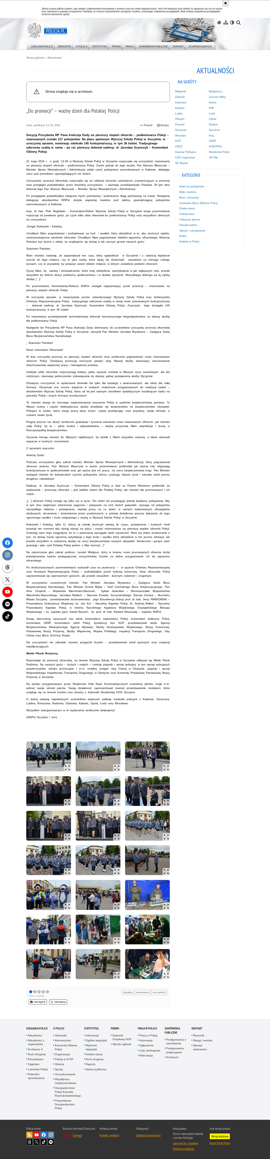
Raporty (90, 1064)
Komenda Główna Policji (66, 1047)
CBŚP (212, 140)
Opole (212, 118)
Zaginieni (33, 1064)
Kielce (212, 102)
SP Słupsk (181, 163)
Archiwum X (35, 1049)
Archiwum (172, 1057)
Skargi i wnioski (202, 1040)
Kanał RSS (29, 1135)
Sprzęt (59, 1069)
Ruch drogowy (37, 1054)
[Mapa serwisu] (225, 22)
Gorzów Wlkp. (217, 96)
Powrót (148, 125)
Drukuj (164, 125)
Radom (213, 124)
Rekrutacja (146, 1055)
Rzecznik (198, 1035)
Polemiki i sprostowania (36, 1076)
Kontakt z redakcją (109, 1135)
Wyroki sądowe (121, 1044)
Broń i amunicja (189, 197)
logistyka (128, 992)
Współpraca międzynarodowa (65, 1081)
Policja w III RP (64, 1059)
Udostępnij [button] (39, 1002)
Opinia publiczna (96, 1069)
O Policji (58, 1028)
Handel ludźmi (188, 225)
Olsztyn (179, 118)
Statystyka (91, 1028)
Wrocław (180, 135)
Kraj (211, 135)
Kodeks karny (94, 1054)
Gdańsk (180, 96)
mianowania (142, 992)
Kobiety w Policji (189, 241)
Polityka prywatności (183, 1149)
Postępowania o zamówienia (176, 1041)
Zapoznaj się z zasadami (185, 1143)
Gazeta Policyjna (185, 151)
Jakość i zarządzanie (192, 230)
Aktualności (54, 57)
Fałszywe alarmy (189, 219)
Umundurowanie (65, 1074)
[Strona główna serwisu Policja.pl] (219, 22)
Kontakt (197, 1028)
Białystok (180, 91)
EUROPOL (215, 146)
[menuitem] (42, 45)
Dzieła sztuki (187, 208)
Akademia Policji (219, 151)
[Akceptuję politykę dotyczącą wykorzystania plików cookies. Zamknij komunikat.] (225, 3)
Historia (59, 1064)
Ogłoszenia (146, 1045)
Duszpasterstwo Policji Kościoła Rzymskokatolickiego (68, 1091)
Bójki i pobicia (187, 191)
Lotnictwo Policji (38, 1069)
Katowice (180, 102)
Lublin (179, 113)
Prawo (115, 1028)
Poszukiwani (35, 1059)
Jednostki (61, 1035)
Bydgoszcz (215, 91)
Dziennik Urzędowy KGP (121, 1037)
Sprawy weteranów (200, 1047)
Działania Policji (37, 1028)
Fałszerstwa (186, 213)
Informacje (92, 1035)
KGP (178, 140)
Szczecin (214, 130)
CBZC (179, 146)
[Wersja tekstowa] (232, 22)
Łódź (212, 113)
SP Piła (213, 157)
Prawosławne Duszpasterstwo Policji (65, 1104)
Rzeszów (180, 130)
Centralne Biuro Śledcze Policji (198, 203)
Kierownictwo (63, 1040)
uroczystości (159, 992)
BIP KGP (78, 1136)
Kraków (179, 108)
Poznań (180, 124)
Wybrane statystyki (91, 1047)
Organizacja (62, 1054)
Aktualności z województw (36, 1042)
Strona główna (35, 57)
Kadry (183, 235)
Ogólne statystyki (96, 1040)
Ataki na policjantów (191, 186)
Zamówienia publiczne (172, 1030)
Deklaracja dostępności (148, 1135)
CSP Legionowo (185, 157)
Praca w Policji (147, 1028)
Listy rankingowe (149, 1050)
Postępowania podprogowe (175, 1050)
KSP (211, 108)
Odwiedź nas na (36, 1135)
